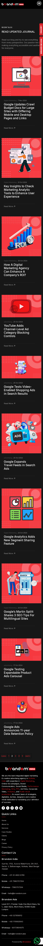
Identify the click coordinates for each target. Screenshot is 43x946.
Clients (4, 836)
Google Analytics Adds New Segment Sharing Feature (19, 540)
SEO (13, 789)
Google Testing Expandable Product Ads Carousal (17, 673)
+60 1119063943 (16, 921)
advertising (8, 322)
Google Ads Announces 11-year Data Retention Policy (18, 730)
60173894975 (18, 928)
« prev (3, 756)
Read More (8, 128)
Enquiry (41, 29)
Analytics (11, 792)
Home (4, 820)
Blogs (4, 840)
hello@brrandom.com (17, 893)
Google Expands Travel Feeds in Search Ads (19, 465)
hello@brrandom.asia (17, 934)
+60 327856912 (15, 915)
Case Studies (7, 832)
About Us (5, 824)
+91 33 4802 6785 (16, 875)
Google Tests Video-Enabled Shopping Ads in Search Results (19, 390)
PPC (17, 789)
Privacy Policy (7, 847)
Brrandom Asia (41, 46)
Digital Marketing (10, 100)
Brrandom (27, 942)
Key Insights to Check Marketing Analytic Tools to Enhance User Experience (19, 191)
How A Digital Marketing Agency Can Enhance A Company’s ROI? (16, 270)
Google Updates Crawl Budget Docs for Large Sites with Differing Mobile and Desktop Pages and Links (19, 111)
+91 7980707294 (16, 881)
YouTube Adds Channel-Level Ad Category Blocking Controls (16, 331)
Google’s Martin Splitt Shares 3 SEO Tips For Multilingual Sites (19, 615)
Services (5, 828)
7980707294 (17, 887)
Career (4, 843)
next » (27, 756)
